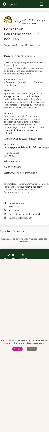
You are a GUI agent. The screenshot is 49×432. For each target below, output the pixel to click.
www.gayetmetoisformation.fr (23, 172)
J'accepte (17, 349)
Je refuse (32, 349)
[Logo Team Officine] (10, 4)
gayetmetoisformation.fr (20, 218)
